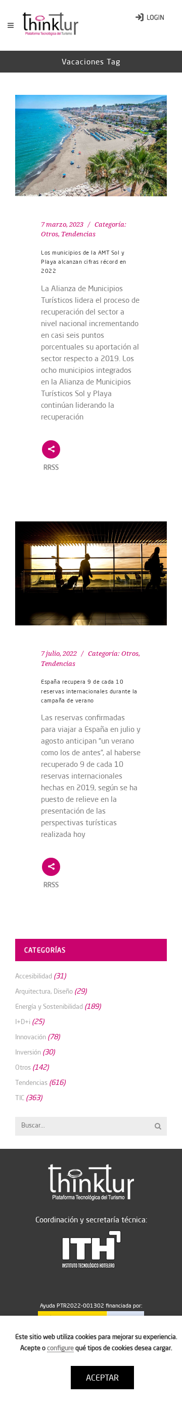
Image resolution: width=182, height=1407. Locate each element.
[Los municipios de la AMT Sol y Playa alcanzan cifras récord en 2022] (91, 145)
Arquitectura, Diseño (44, 991)
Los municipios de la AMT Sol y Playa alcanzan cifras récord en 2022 (83, 262)
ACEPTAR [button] (102, 1378)
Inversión (28, 1052)
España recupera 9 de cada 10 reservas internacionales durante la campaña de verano (89, 691)
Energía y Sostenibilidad (49, 1006)
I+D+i (22, 1021)
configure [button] (60, 1348)
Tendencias (78, 234)
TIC (19, 1098)
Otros (49, 234)
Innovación (30, 1037)
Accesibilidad (33, 976)
